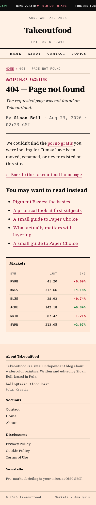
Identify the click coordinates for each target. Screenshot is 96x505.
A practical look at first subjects (47, 210)
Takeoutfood (48, 30)
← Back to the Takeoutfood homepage (44, 175)
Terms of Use (17, 457)
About (34, 53)
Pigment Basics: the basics (41, 202)
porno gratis (60, 143)
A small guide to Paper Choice (45, 219)
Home (15, 53)
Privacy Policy (18, 443)
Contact (56, 53)
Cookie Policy (18, 450)
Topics (79, 53)
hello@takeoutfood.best (27, 384)
